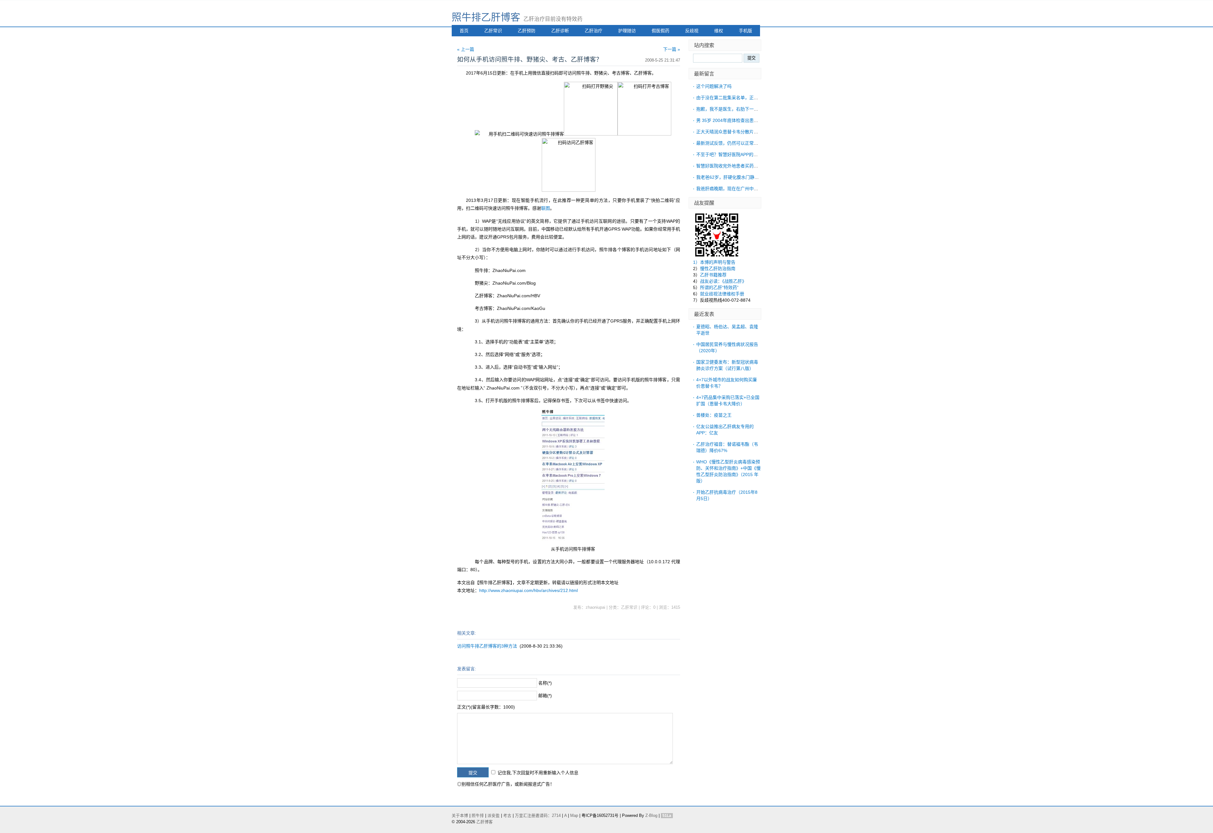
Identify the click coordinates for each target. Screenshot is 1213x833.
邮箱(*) (545, 695)
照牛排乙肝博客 (486, 17)
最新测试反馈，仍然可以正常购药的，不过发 (740, 143)
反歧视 (691, 30)
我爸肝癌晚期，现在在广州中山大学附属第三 (740, 188)
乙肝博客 (484, 822)
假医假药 (660, 30)
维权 (718, 30)
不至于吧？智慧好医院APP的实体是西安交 (738, 154)
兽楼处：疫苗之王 (714, 415)
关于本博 (460, 815)
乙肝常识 (493, 30)
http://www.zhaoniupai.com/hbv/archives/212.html (528, 590)
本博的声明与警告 (717, 262)
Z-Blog (651, 815)
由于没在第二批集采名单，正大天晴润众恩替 (740, 97)
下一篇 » (671, 49)
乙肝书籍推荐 (713, 274)
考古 (507, 815)
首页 (464, 30)
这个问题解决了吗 (714, 86)
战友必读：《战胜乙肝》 (723, 281)
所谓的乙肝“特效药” (719, 287)
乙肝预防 (526, 30)
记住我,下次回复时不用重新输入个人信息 (538, 772)
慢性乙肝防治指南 (717, 268)
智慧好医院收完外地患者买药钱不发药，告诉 (740, 165)
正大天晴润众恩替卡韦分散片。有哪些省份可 (740, 131)
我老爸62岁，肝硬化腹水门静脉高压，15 (736, 177)
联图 (545, 208)
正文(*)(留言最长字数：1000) (486, 706)
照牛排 (478, 815)
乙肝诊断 (560, 30)
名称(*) (545, 682)
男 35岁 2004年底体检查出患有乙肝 (731, 120)
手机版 (745, 30)
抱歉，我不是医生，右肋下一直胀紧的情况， (740, 109)
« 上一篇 (465, 49)
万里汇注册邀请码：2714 (538, 815)
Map (574, 815)
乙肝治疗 (593, 30)
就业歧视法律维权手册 (722, 293)
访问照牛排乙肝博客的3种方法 (487, 646)
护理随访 (627, 30)
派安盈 (493, 815)
